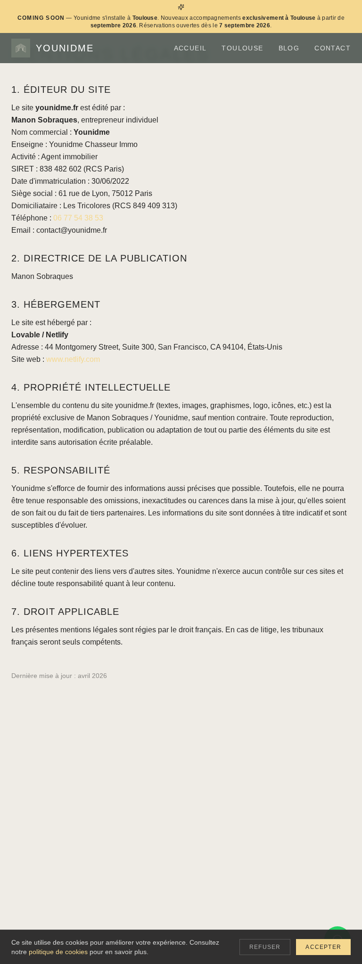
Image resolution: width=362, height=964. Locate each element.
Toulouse (242, 48)
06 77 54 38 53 (78, 218)
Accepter (323, 947)
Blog (289, 48)
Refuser (264, 947)
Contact (332, 48)
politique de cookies (58, 952)
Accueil (190, 48)
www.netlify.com (73, 359)
